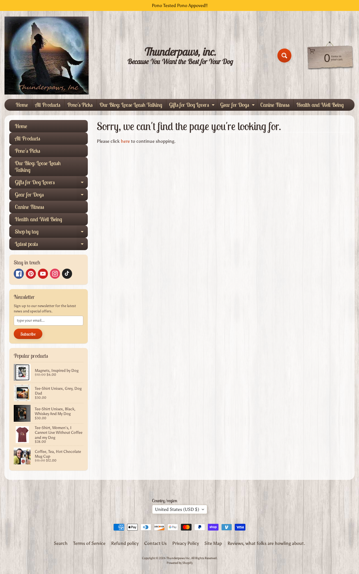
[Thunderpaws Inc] (46, 55)
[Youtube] (43, 274)
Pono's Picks (80, 104)
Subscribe (28, 334)
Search (61, 543)
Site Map (213, 543)
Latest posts (51, 245)
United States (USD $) (177, 509)
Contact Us (155, 543)
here (125, 141)
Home (22, 104)
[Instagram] (55, 274)
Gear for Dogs (238, 105)
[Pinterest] (31, 274)
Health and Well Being (320, 104)
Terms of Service (89, 543)
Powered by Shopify (180, 563)
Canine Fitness (274, 104)
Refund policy (125, 543)
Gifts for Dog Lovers (192, 105)
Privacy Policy (185, 543)
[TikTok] (67, 274)
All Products (47, 104)
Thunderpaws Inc (178, 558)
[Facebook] (19, 274)
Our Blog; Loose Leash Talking (131, 104)
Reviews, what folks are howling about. (266, 543)
